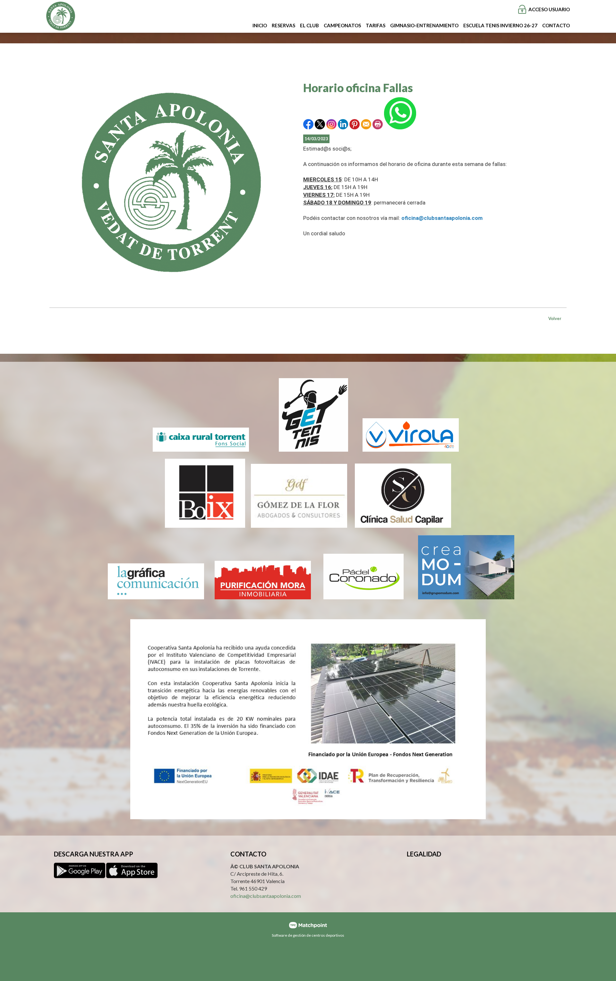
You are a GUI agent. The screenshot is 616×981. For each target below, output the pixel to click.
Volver (554, 318)
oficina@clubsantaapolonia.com (265, 895)
